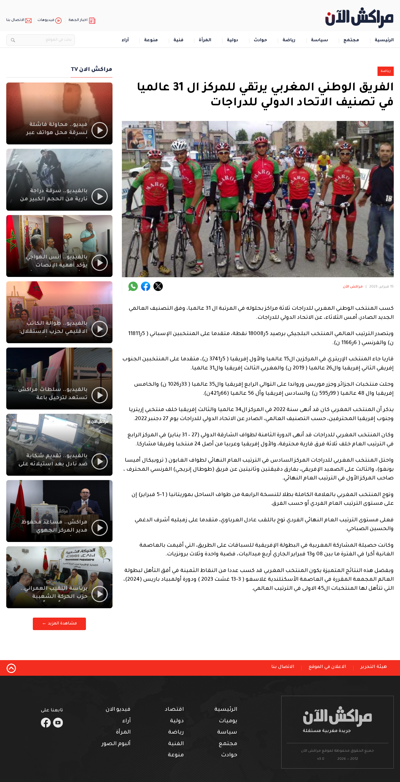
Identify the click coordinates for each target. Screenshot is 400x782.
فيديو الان (118, 710)
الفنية (176, 744)
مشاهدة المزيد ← (59, 623)
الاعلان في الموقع (327, 667)
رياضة (288, 40)
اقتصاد (174, 710)
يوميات (228, 721)
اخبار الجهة (78, 20)
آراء (125, 40)
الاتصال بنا (15, 20)
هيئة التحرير (374, 667)
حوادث (260, 40)
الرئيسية (384, 40)
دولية (232, 40)
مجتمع (351, 40)
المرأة (205, 40)
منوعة (151, 40)
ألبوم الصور (116, 744)
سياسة (319, 40)
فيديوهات (46, 20)
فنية (178, 40)
